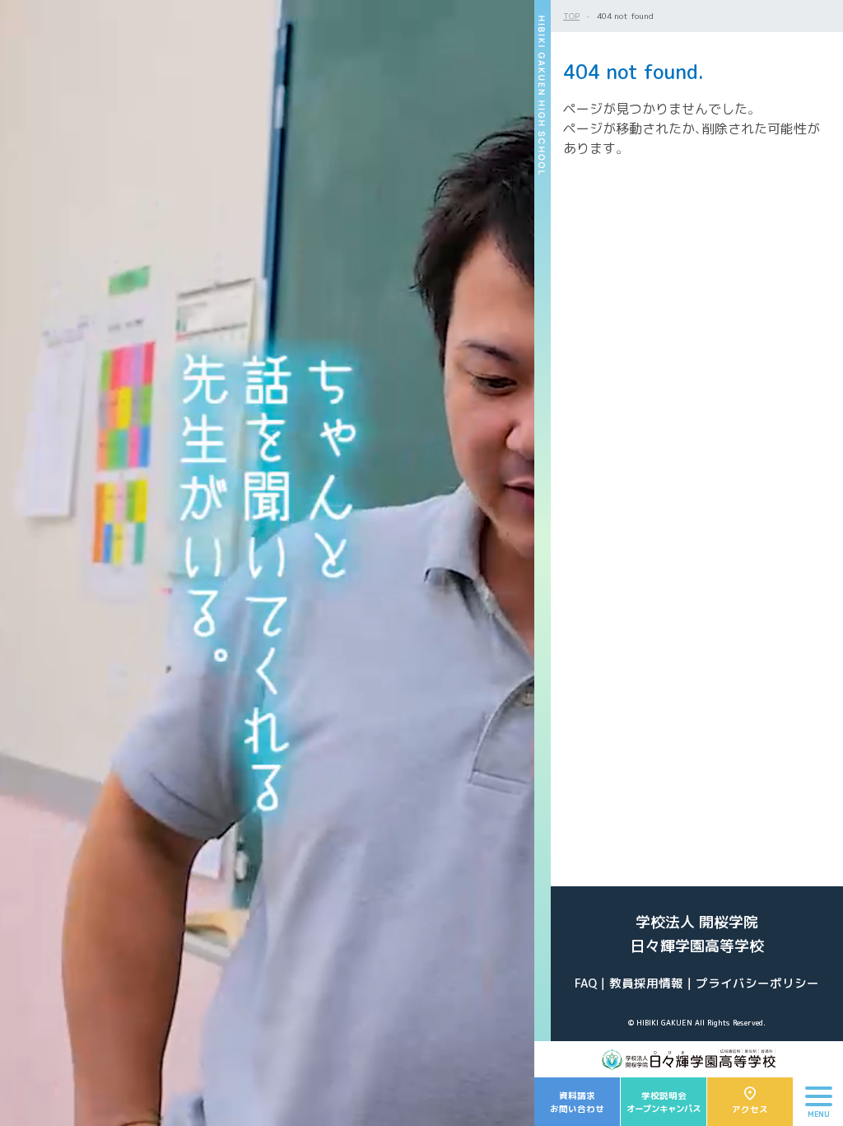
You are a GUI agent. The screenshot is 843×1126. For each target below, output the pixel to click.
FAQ (586, 983)
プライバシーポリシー (757, 983)
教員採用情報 (646, 983)
